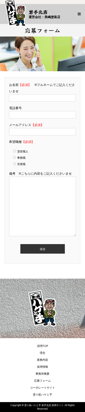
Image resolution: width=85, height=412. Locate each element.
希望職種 (21, 142)
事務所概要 (42, 373)
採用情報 (42, 367)
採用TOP (42, 346)
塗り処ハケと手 (42, 394)
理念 (42, 353)
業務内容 (42, 360)
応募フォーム (42, 380)
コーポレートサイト (42, 387)
